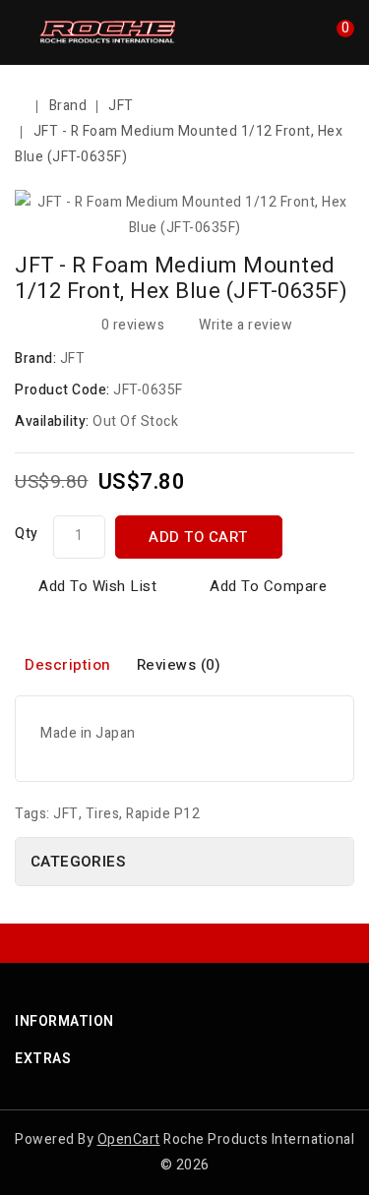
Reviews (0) (179, 665)
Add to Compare (268, 586)
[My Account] (308, 37)
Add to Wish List (97, 586)
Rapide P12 (163, 814)
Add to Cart (198, 537)
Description (68, 665)
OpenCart (128, 1139)
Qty (26, 533)
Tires (103, 814)
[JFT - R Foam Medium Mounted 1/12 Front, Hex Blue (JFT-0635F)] (184, 215)
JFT (121, 105)
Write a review (245, 325)
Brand (68, 105)
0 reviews (133, 325)
